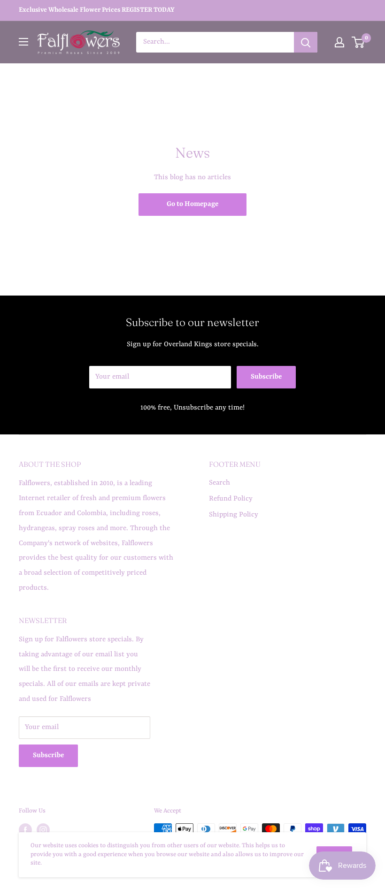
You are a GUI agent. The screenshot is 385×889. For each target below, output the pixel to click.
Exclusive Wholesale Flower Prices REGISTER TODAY (97, 10)
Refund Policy (231, 499)
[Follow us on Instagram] (43, 829)
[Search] (305, 42)
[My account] (339, 42)
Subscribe (266, 377)
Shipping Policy (233, 515)
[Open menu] (23, 42)
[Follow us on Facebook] (25, 829)
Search (219, 483)
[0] (358, 42)
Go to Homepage (192, 204)
